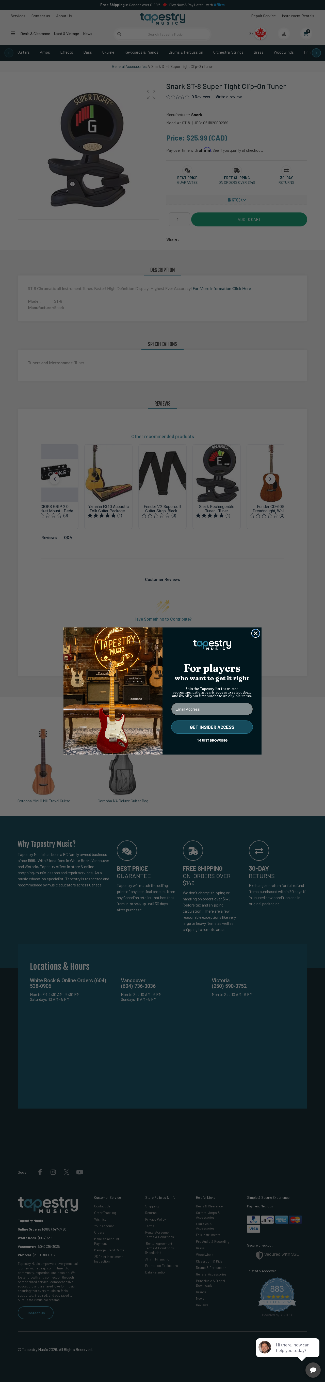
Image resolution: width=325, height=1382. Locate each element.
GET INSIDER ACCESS (212, 727)
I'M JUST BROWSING (212, 740)
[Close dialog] (255, 633)
